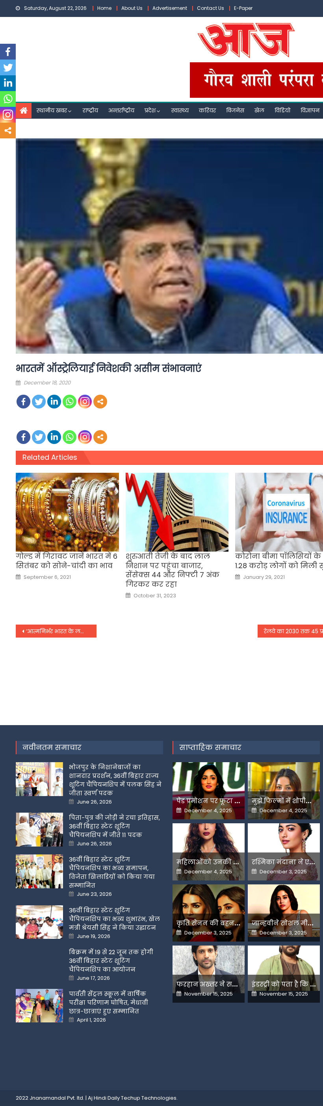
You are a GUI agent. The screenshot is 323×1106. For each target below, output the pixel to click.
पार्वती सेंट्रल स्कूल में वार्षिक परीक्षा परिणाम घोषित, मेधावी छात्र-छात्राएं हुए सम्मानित (108, 1002)
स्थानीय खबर (52, 110)
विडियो (282, 110)
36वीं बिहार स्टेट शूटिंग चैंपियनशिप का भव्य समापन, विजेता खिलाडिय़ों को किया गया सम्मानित (112, 872)
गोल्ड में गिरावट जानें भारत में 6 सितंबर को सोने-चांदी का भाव (66, 561)
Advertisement (169, 8)
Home (104, 8)
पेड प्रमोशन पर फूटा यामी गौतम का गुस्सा (236, 801)
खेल (259, 110)
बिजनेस (235, 110)
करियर (207, 110)
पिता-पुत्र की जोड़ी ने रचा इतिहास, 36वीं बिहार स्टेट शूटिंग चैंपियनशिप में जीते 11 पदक (114, 826)
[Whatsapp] (69, 401)
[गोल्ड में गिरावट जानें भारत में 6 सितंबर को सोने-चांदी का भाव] (67, 512)
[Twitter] (39, 401)
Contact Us (210, 8)
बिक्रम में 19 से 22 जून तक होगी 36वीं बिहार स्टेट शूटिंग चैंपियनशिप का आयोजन (111, 961)
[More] (100, 401)
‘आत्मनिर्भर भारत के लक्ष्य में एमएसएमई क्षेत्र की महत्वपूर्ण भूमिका (61, 631)
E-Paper (243, 8)
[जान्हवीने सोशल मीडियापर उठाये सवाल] (284, 910)
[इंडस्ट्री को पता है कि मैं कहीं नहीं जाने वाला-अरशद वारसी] (284, 968)
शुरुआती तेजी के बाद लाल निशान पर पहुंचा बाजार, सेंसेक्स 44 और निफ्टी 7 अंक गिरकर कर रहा (172, 570)
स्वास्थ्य (180, 110)
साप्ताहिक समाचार (210, 747)
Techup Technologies (148, 1098)
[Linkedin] (54, 401)
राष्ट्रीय (90, 110)
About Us (132, 8)
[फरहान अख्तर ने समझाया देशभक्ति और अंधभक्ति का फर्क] (209, 969)
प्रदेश (150, 110)
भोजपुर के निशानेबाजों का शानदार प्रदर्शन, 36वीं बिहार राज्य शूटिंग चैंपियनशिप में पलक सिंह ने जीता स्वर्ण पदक (115, 780)
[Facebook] (23, 401)
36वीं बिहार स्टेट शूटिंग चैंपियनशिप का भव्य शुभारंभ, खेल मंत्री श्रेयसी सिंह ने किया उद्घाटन (114, 919)
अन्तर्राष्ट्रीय (121, 110)
